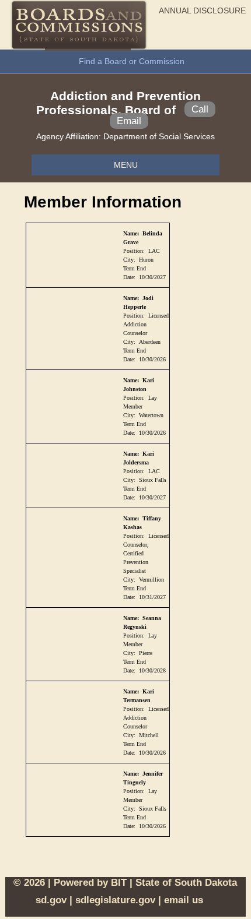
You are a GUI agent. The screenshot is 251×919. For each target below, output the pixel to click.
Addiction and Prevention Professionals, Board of (118, 103)
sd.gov (51, 900)
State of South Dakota (186, 882)
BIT (119, 882)
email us (183, 900)
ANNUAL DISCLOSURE (202, 10)
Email (129, 120)
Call (199, 109)
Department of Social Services (159, 136)
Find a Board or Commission (131, 61)
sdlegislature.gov (115, 900)
